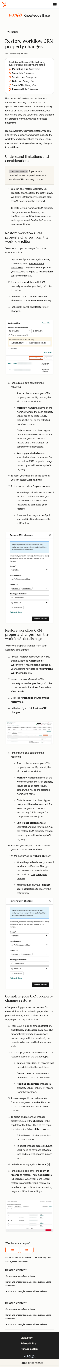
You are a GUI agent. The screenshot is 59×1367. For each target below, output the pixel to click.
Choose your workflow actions (20, 1276)
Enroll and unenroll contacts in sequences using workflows (28, 1284)
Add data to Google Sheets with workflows (26, 1291)
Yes (12, 1250)
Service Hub (18, 77)
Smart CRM (18, 85)
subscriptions (16, 64)
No (26, 1250)
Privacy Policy (28, 1343)
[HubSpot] (4, 4)
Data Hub (17, 81)
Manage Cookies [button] (30, 1349)
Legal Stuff (27, 1338)
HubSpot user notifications (25, 216)
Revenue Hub (19, 89)
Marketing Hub (20, 69)
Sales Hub (17, 73)
